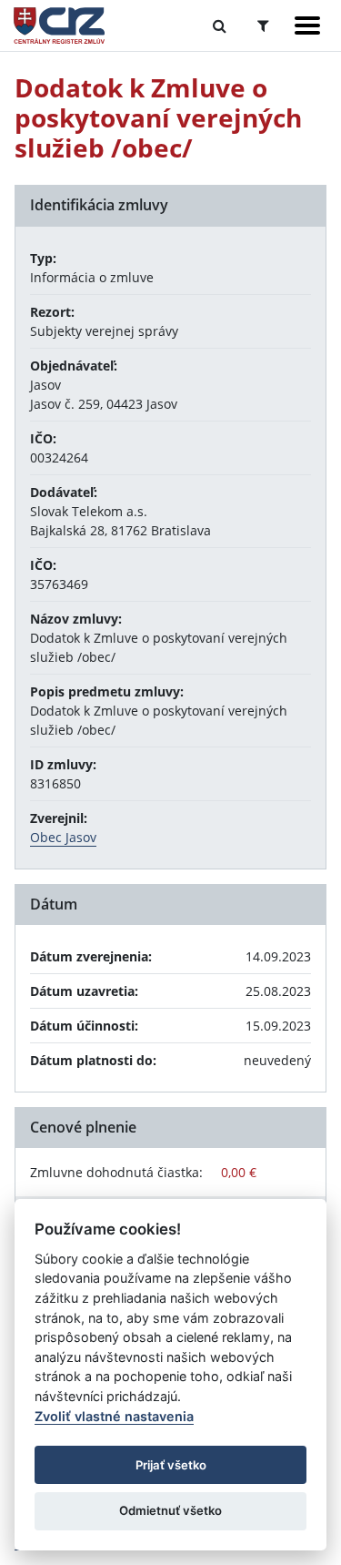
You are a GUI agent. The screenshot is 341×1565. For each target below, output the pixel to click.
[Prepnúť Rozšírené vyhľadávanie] (263, 25)
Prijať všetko (170, 1465)
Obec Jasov (63, 837)
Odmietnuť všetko (170, 1510)
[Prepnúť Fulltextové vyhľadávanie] (219, 25)
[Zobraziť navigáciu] (307, 25)
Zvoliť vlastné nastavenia (114, 1416)
